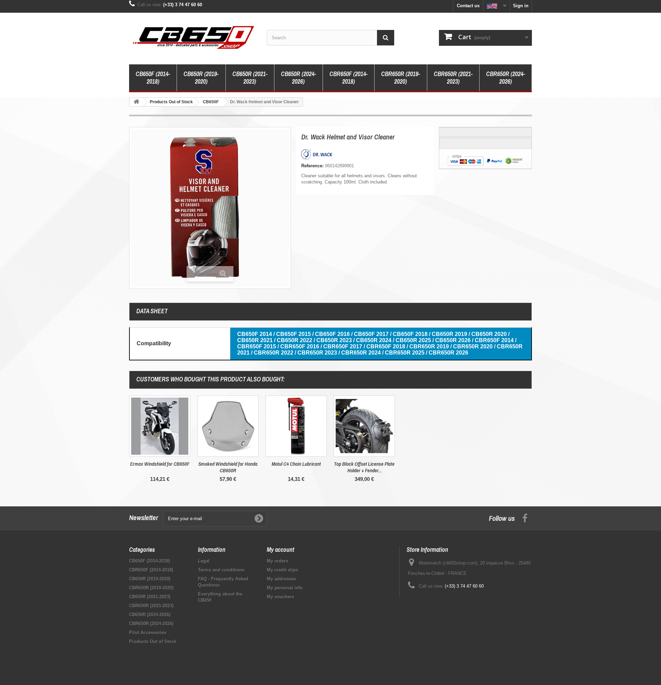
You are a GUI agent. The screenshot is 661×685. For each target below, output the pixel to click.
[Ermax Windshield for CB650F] (159, 426)
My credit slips (282, 569)
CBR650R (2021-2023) (453, 78)
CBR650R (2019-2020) (400, 78)
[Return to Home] (136, 102)
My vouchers (280, 596)
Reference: (312, 165)
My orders (277, 560)
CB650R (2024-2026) (298, 78)
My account (280, 549)
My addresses (281, 578)
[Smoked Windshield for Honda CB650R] (228, 426)
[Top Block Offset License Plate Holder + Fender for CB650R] (364, 426)
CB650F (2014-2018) (153, 78)
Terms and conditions (221, 569)
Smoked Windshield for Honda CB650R (228, 467)
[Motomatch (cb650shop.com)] (192, 37)
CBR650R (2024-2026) (505, 78)
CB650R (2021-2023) (249, 78)
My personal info (285, 587)
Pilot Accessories (147, 632)
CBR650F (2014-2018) (348, 78)
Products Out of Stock (152, 641)
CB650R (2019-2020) (201, 78)
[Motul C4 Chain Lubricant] (296, 426)
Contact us (468, 5)
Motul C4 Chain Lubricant (296, 463)
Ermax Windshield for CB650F (160, 463)
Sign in (520, 5)
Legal (204, 560)
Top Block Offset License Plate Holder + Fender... (364, 467)
